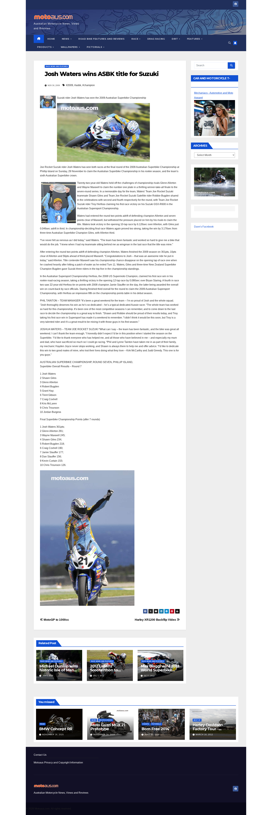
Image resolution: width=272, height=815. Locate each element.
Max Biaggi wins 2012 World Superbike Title (160, 670)
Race (135, 38)
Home (51, 38)
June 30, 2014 (152, 735)
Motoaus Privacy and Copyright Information (58, 762)
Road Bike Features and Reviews (101, 38)
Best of (197, 720)
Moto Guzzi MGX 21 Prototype (107, 727)
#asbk (77, 85)
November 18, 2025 (53, 735)
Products (44, 47)
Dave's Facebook (204, 226)
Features (194, 38)
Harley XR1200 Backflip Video (156, 619)
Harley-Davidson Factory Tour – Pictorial (208, 729)
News (66, 38)
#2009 (69, 85)
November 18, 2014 (104, 735)
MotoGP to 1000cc (56, 619)
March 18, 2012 (204, 735)
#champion (88, 85)
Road (42, 724)
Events (145, 724)
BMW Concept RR (55, 729)
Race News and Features (57, 66)
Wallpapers (70, 47)
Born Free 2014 (155, 729)
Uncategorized (105, 720)
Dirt (175, 38)
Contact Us (40, 754)
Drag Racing (156, 38)
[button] (229, 43)
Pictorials (95, 47)
